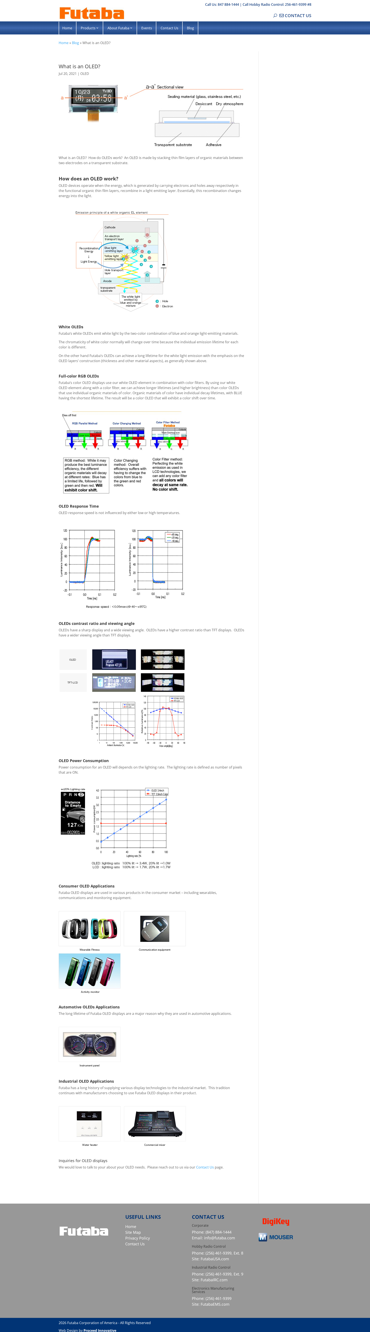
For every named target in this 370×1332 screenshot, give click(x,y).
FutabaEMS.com (215, 1304)
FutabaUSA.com (215, 1258)
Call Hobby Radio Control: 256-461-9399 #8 (277, 4)
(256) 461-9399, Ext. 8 (224, 1253)
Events (146, 28)
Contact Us (169, 28)
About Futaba (118, 28)
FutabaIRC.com (214, 1279)
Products (88, 28)
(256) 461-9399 (218, 1298)
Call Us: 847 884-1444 (222, 4)
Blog (190, 28)
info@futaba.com (219, 1237)
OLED (84, 73)
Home (67, 28)
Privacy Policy (137, 1238)
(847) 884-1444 (218, 1232)
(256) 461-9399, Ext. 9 (224, 1274)
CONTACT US (298, 15)
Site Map (133, 1232)
